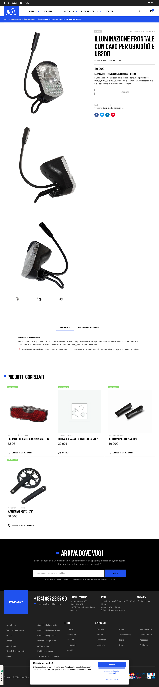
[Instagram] (142, 601)
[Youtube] (149, 601)
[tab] (65, 328)
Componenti (16, 19)
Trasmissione (23, 508)
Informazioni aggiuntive (88, 327)
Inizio (6, 19)
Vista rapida (49, 452)
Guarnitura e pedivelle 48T (20, 511)
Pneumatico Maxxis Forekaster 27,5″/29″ (78, 439)
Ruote (70, 435)
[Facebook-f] (138, 601)
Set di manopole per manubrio (122, 439)
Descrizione (65, 327)
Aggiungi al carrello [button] (23, 453)
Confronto (45, 452)
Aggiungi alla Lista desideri (42, 452)
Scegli (65, 453)
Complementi (113, 435)
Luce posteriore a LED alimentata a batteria (28, 439)
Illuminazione (29, 19)
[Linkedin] (145, 601)
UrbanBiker (24, 677)
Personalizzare (112, 679)
